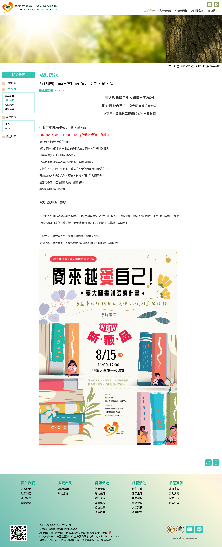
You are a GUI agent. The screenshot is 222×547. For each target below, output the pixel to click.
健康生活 (137, 493)
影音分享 (174, 502)
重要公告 (9, 96)
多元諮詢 (165, 11)
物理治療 (100, 498)
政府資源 (174, 488)
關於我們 (149, 11)
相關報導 (9, 105)
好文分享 (174, 498)
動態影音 (9, 109)
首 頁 (172, 66)
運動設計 (100, 493)
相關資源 (213, 11)
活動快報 (9, 100)
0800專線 (63, 488)
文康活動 (137, 507)
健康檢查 (100, 488)
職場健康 (100, 512)
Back (208, 464)
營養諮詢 (100, 502)
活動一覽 (137, 488)
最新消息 (200, 66)
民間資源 (174, 493)
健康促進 (181, 11)
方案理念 (26, 488)
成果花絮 (137, 512)
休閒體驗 (137, 498)
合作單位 (26, 498)
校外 (7, 128)
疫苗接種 (100, 507)
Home (216, 464)
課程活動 (197, 11)
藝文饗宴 (137, 502)
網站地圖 (26, 502)
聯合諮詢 (63, 493)
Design (191, 538)
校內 (7, 124)
